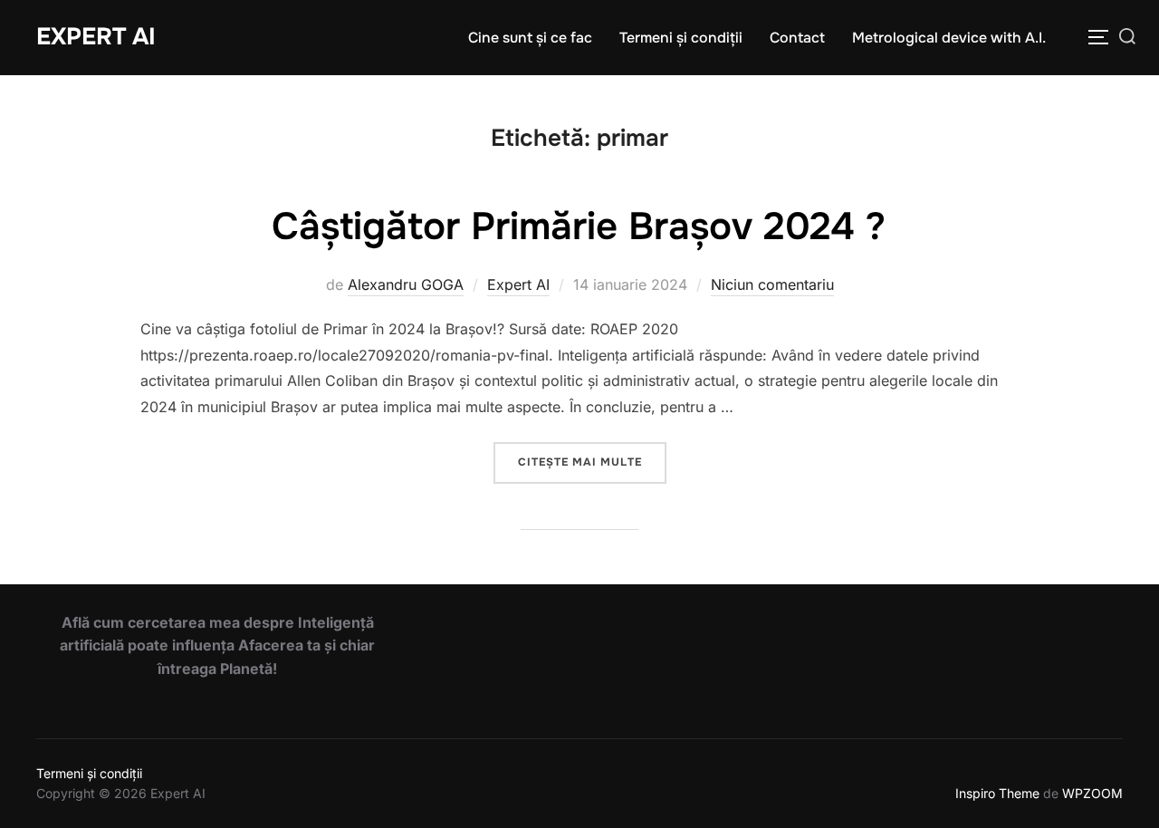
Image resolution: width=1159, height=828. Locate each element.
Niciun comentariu (772, 284)
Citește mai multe (592, 461)
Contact (797, 37)
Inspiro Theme (997, 793)
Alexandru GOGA (406, 284)
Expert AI (96, 37)
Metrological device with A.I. (949, 37)
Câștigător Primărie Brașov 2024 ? (579, 226)
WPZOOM (1092, 793)
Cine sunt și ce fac (530, 37)
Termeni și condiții (680, 37)
